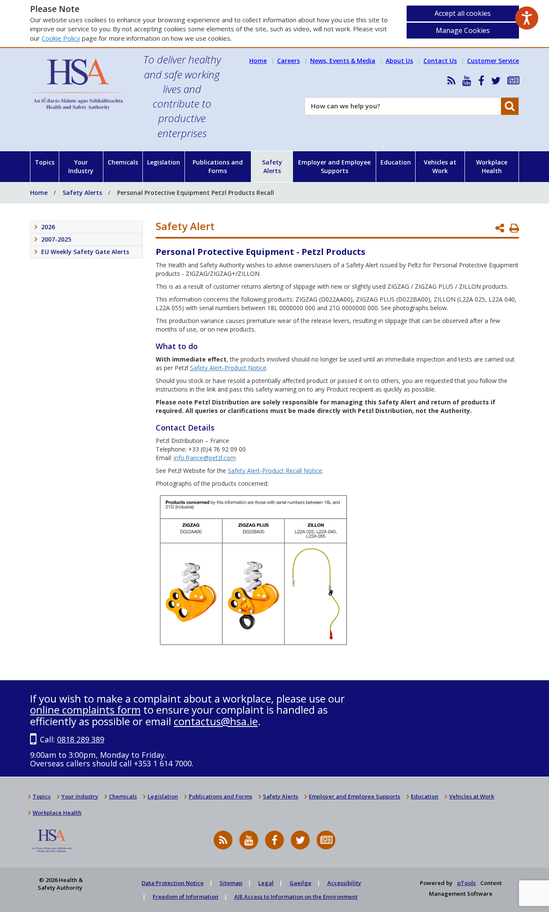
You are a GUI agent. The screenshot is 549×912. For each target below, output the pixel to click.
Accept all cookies (462, 13)
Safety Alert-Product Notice (228, 368)
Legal (266, 883)
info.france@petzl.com (205, 458)
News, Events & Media (342, 61)
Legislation (163, 162)
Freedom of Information (185, 896)
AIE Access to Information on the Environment (296, 896)
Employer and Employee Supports (334, 166)
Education (395, 162)
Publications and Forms (218, 166)
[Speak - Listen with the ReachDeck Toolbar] (526, 18)
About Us (399, 61)
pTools (466, 883)
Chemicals (123, 162)
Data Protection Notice (173, 883)
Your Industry (81, 166)
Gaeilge (300, 883)
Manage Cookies (463, 30)
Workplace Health (491, 166)
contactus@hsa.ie (216, 721)
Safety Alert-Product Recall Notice (275, 470)
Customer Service (493, 61)
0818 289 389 (80, 739)
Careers (288, 61)
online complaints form (85, 710)
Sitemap (231, 883)
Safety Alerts (272, 166)
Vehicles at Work (440, 166)
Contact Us (440, 61)
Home (258, 61)
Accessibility (344, 883)
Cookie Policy (61, 38)
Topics (44, 162)
